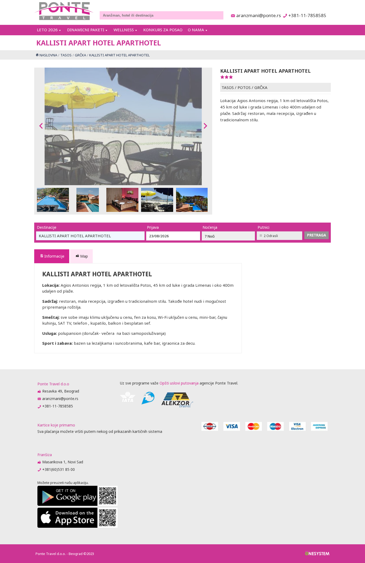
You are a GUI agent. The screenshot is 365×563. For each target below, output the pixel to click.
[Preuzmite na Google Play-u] (77, 504)
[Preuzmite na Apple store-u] (77, 526)
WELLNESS (124, 29)
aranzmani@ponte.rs (257, 15)
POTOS (244, 87)
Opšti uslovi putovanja (179, 383)
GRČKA (260, 87)
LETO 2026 (47, 29)
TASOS (228, 87)
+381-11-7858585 (307, 15)
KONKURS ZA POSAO (163, 29)
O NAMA (196, 29)
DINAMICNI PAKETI (85, 29)
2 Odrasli (271, 236)
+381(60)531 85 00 (58, 469)
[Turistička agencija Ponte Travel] (64, 11)
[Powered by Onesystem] (317, 553)
